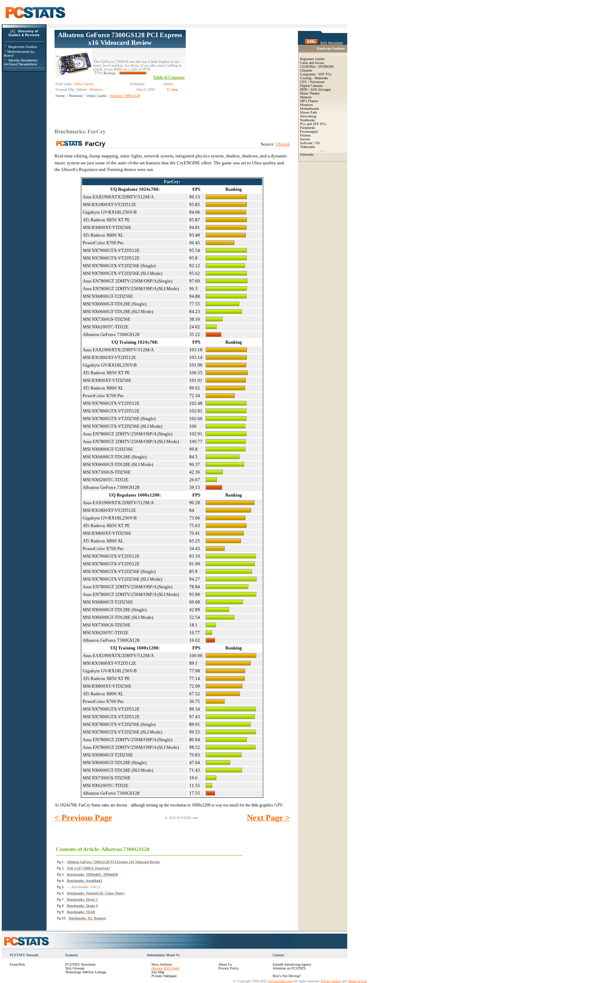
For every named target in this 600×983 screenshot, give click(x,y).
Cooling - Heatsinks (314, 78)
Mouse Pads (308, 112)
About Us (225, 964)
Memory (306, 97)
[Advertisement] (238, 73)
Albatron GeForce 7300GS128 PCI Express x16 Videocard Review (120, 38)
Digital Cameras (311, 86)
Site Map (157, 972)
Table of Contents (169, 77)
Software (306, 143)
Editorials (307, 154)
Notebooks (307, 120)
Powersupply (309, 131)
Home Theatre (309, 93)
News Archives (161, 964)
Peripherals (307, 128)
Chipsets (306, 70)
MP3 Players (309, 101)
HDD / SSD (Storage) (315, 89)
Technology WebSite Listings (85, 972)
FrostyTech (17, 964)
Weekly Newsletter (23, 60)
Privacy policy (331, 981)
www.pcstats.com (280, 981)
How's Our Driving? (287, 976)
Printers (305, 135)
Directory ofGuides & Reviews (24, 33)
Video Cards (96, 96)
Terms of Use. (357, 981)
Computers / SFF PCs (316, 74)
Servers (305, 139)
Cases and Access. (312, 63)
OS (317, 143)
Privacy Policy (228, 968)
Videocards (307, 147)
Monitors (306, 105)
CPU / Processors (312, 82)
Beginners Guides (22, 47)
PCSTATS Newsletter (80, 964)
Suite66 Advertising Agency (292, 964)
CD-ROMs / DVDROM (317, 66)
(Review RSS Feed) (165, 968)
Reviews (75, 96)
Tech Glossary (75, 968)
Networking (308, 116)
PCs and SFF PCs (313, 124)
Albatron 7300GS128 (125, 96)
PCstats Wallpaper (164, 976)
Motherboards (309, 108)
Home (60, 96)
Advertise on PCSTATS (289, 968)
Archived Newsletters (20, 64)
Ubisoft (283, 144)
